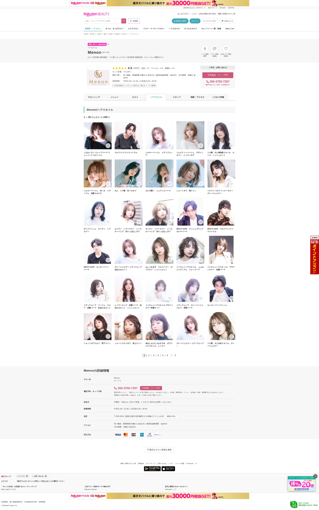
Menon (124, 34)
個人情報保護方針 (16, 502)
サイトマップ (150, 463)
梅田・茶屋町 (108, 34)
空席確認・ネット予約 (218, 75)
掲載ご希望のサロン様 (226, 14)
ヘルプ (194, 14)
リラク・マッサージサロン (154, 29)
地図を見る (171, 416)
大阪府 (99, 34)
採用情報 (42, 502)
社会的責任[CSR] (30, 502)
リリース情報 (179, 463)
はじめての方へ (183, 14)
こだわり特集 (218, 97)
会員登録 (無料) (180, 21)
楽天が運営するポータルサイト (176, 486)
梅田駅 (117, 34)
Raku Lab (230, 29)
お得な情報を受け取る (207, 14)
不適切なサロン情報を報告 (159, 450)
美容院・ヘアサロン (93, 29)
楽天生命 (223, 8)
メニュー (115, 97)
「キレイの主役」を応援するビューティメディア (19, 486)
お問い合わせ (161, 463)
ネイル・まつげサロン (114, 29)
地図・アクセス (197, 97)
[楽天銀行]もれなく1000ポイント (194, 8)
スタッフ (177, 97)
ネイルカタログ (190, 29)
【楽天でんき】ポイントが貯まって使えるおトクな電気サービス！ (40, 481)
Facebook (190, 463)
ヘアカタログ (174, 29)
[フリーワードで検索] (123, 20)
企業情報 (4, 502)
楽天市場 (231, 8)
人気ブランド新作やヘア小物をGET (97, 486)
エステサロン (133, 29)
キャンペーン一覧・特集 (211, 29)
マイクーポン (211, 21)
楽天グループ (212, 8)
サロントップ (94, 97)
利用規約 (141, 463)
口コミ (135, 97)
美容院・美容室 (89, 34)
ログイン (195, 21)
